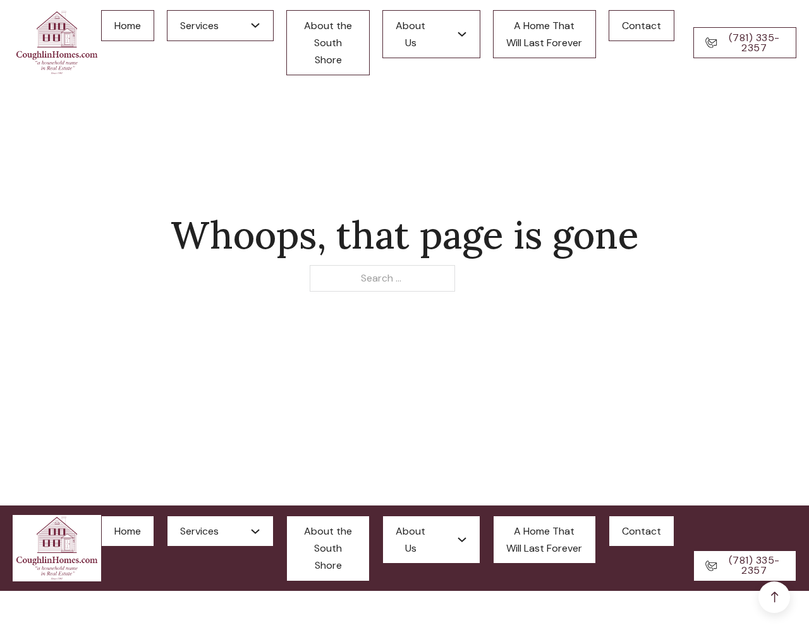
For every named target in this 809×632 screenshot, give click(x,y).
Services (199, 25)
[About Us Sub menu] (462, 34)
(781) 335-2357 (754, 42)
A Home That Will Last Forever (544, 34)
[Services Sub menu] (255, 25)
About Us (410, 34)
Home (127, 25)
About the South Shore (328, 42)
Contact (641, 25)
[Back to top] (774, 597)
